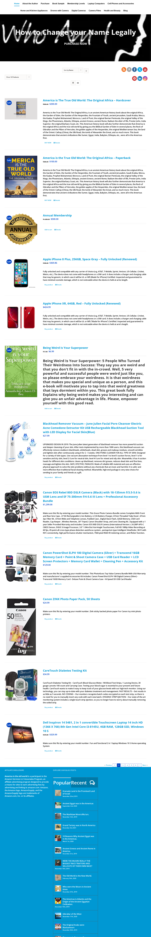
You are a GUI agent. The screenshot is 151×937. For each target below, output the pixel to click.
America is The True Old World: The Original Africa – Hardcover (87, 100)
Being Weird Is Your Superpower (65, 348)
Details (57, 143)
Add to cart (48, 230)
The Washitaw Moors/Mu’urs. (76, 814)
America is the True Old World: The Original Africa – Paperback (87, 158)
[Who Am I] (75, 37)
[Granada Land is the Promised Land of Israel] (58, 793)
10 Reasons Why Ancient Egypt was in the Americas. (78, 837)
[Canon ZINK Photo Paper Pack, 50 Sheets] (21, 626)
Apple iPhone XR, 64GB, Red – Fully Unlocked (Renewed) (82, 303)
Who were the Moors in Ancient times (77, 888)
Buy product (49, 285)
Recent (79, 782)
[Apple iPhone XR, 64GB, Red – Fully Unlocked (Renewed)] (21, 317)
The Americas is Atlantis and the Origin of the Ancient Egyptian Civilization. (77, 902)
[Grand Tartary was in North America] (58, 827)
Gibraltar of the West (72, 914)
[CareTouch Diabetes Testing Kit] (21, 684)
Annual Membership (57, 215)
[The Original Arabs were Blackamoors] (58, 927)
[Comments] (92, 783)
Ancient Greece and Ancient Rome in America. (79, 849)
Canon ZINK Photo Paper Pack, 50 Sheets (71, 599)
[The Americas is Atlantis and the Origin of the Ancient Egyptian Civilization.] (58, 901)
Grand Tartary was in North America (79, 825)
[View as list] (78, 83)
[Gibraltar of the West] (58, 916)
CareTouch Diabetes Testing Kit (65, 670)
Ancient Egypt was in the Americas (78, 803)
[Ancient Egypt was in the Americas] (58, 805)
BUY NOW (48, 143)
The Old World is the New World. (77, 876)
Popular (62, 782)
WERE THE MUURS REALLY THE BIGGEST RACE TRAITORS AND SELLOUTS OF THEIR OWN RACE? (77, 863)
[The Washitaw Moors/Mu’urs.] (58, 816)
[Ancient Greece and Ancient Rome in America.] (58, 850)
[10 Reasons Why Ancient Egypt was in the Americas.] (58, 838)
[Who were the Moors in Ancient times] (58, 888)
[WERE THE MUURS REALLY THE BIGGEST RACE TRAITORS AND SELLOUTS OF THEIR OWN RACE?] (58, 863)
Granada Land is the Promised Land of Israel (79, 792)
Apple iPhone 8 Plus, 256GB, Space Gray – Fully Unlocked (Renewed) (90, 259)
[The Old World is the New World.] (58, 878)
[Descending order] (86, 70)
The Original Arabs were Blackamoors (73, 926)
